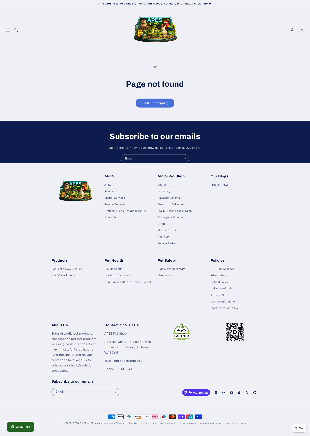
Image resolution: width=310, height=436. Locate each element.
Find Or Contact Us (170, 230)
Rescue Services (114, 204)
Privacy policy (167, 423)
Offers (162, 224)
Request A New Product (66, 269)
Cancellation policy (236, 423)
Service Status (167, 243)
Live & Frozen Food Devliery (175, 211)
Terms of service (188, 423)
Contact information (211, 423)
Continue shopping (155, 103)
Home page (165, 191)
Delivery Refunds (221, 288)
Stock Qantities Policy (224, 308)
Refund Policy (219, 282)
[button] (8, 30)
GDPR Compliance (222, 269)
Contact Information (223, 301)
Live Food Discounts (117, 275)
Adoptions (111, 191)
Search (162, 185)
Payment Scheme (169, 198)
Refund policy (148, 423)
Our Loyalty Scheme (170, 217)
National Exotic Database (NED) (125, 211)
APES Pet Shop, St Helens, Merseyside (94, 423)
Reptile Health (113, 269)
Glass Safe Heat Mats (171, 269)
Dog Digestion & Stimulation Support (127, 282)
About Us (110, 217)
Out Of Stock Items (63, 275)
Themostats (165, 275)
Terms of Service (221, 295)
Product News (220, 185)
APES (108, 185)
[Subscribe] (184, 158)
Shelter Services (114, 198)
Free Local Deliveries (171, 204)
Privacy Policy (219, 275)
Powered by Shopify (126, 423)
